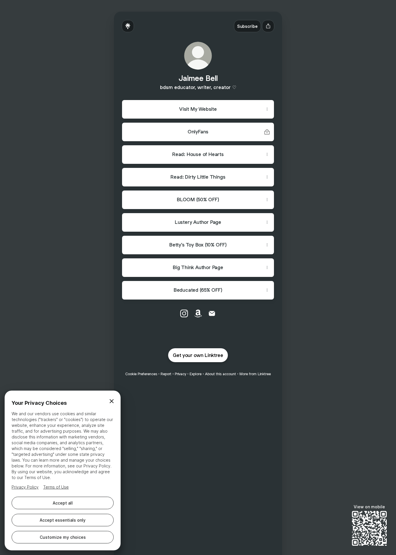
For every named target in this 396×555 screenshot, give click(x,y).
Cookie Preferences (141, 373)
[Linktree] (128, 26)
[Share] (267, 109)
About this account (220, 373)
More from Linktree (255, 373)
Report (166, 373)
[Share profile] (268, 26)
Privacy (180, 373)
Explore (195, 373)
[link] (184, 313)
